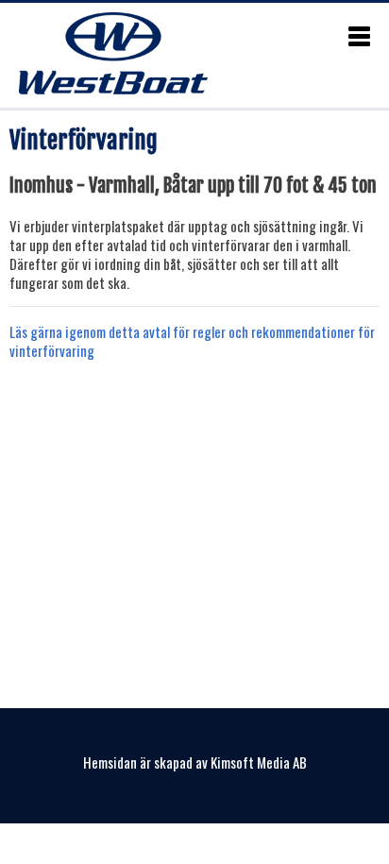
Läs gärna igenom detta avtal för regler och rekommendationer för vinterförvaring (192, 341)
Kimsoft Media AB (259, 762)
